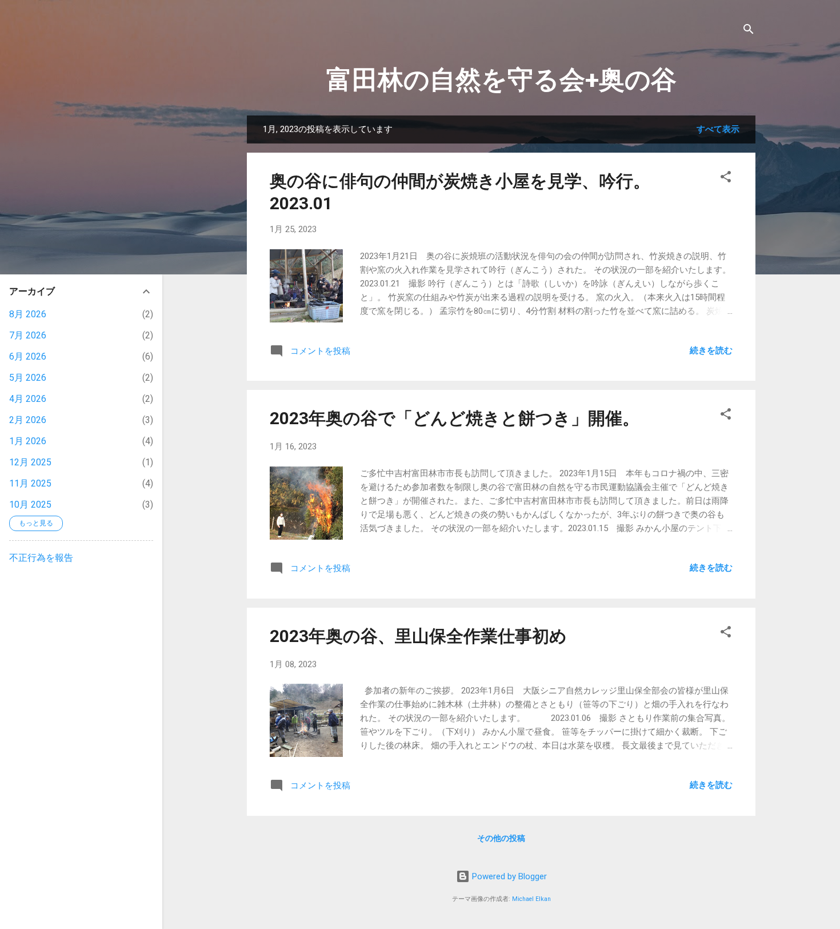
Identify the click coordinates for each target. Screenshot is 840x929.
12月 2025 (30, 462)
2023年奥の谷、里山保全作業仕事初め (418, 636)
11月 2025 (30, 483)
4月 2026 (27, 398)
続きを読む (711, 350)
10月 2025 (30, 504)
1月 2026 (27, 441)
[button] (726, 179)
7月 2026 (27, 335)
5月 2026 (27, 377)
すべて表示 (718, 129)
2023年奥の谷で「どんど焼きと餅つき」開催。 (454, 418)
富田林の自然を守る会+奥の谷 (501, 80)
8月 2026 (27, 314)
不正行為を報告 (41, 557)
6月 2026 (27, 356)
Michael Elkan (531, 899)
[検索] (748, 31)
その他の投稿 (501, 838)
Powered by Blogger (508, 876)
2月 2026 (27, 419)
